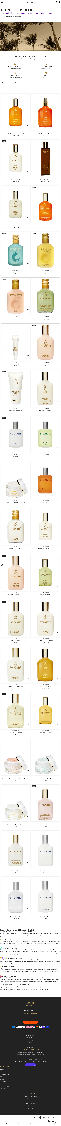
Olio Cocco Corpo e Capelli (15, 226)
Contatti (30, 1042)
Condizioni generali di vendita (30, 1096)
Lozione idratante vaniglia (45, 548)
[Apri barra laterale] (2, 565)
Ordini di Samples (30, 1105)
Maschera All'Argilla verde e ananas (45, 778)
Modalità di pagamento (30, 1101)
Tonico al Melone (45, 824)
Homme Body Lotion (45, 870)
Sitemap (30, 1113)
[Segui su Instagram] (44, 1117)
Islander (45, 502)
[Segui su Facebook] (34, 1117)
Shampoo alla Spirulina (45, 732)
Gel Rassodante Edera (45, 686)
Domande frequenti (30, 1040)
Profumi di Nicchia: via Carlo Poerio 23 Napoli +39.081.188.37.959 (30, 1057)
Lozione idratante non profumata (16, 686)
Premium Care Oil (45, 272)
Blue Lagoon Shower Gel (15, 272)
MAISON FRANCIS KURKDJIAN (7, 1084)
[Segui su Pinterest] (53, 1117)
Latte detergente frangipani (15, 870)
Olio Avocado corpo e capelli (16, 133)
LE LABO (2, 1079)
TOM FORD (2, 1088)
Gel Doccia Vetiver (45, 594)
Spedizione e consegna (30, 1103)
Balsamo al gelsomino (45, 410)
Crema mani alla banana (15, 410)
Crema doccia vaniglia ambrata (15, 594)
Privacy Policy (30, 1108)
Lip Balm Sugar (15, 364)
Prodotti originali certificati (15, 68)
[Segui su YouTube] (49, 1120)
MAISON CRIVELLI (4, 1081)
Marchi (3, 82)
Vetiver (45, 456)
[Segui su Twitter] (39, 1117)
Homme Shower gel (15, 916)
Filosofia (30, 1032)
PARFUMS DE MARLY (5, 1086)
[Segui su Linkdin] (49, 1117)
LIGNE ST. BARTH (15, 132)
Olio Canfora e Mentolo (15, 732)
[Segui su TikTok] (53, 1120)
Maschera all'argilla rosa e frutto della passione (15, 778)
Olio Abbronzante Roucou (45, 133)
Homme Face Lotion (45, 916)
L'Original (15, 456)
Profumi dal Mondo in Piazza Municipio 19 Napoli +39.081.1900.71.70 (30, 1061)
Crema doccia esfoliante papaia (15, 640)
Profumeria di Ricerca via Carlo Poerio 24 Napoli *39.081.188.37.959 (30, 1059)
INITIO (1, 1076)
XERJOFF (2, 1091)
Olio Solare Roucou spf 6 (45, 226)
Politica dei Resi (30, 1098)
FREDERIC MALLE (4, 1074)
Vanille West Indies (45, 179)
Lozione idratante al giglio (45, 640)
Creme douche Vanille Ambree (45, 364)
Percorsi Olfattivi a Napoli (30, 1037)
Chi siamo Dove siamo (30, 1035)
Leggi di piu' (4, 18)
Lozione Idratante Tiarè (15, 548)
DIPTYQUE (2, 1072)
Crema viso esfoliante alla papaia (15, 502)
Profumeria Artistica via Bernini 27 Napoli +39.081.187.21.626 (30, 1052)
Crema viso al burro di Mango (15, 824)
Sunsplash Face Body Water (15, 318)
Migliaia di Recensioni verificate (15, 77)
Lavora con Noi (30, 1047)
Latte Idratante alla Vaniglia (15, 179)
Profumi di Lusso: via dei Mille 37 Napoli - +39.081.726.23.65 (30, 1054)
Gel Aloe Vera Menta (45, 318)
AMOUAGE (2, 1069)
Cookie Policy (30, 1110)
